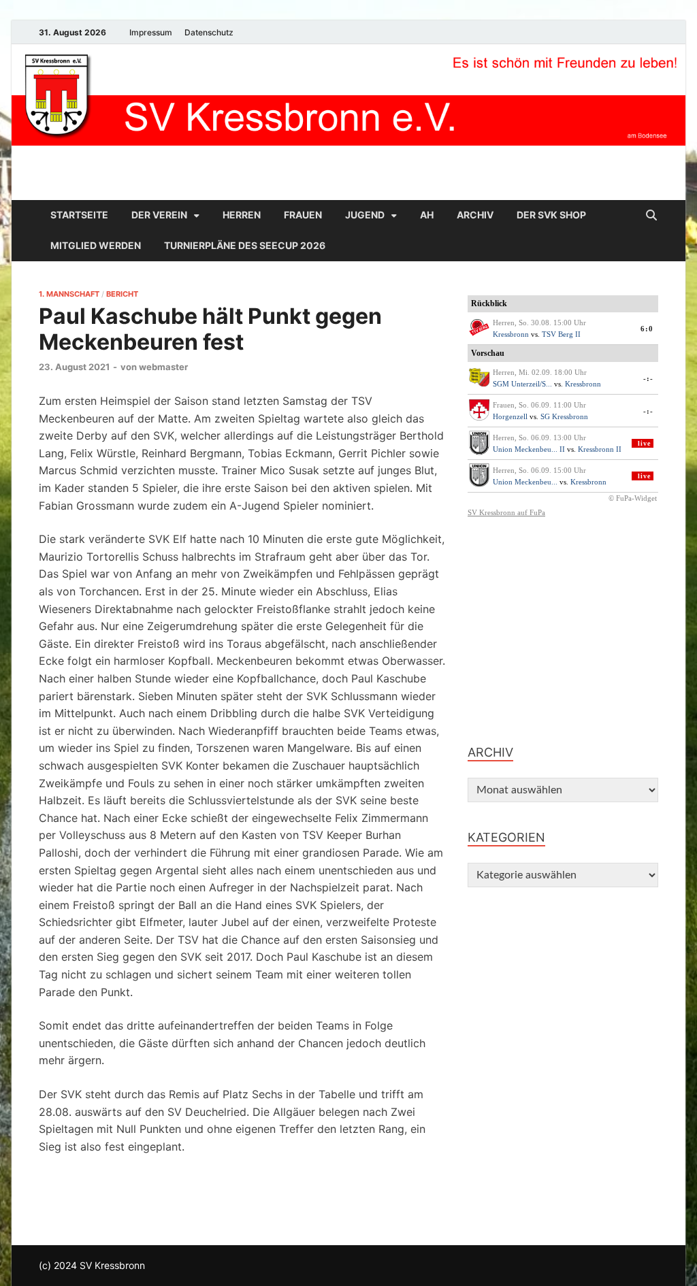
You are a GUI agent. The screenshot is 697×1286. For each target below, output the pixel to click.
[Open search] (651, 215)
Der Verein (159, 214)
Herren (242, 214)
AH (427, 214)
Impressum (150, 32)
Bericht (122, 294)
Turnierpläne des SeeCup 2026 (244, 245)
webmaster (163, 366)
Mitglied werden (95, 245)
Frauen (303, 214)
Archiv (475, 214)
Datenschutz (208, 32)
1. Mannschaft (69, 294)
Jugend (365, 214)
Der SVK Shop (551, 214)
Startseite (79, 214)
